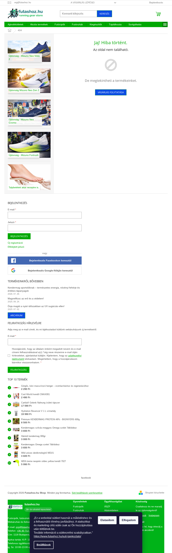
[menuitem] (15, 24)
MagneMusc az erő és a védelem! (26, 298)
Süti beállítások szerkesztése (87, 492)
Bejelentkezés (19, 236)
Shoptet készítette (154, 492)
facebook (86, 477)
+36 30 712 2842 (26, 530)
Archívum (16, 315)
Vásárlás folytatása (111, 92)
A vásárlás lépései (83, 2)
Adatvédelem (111, 510)
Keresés (104, 13)
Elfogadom (129, 520)
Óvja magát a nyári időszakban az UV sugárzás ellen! (36, 306)
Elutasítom (107, 520)
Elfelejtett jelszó (16, 246)
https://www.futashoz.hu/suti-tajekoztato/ (57, 536)
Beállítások (44, 544)
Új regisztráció (15, 242)
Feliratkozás (18, 369)
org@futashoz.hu (25, 527)
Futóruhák (78, 510)
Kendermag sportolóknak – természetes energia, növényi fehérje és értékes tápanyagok (44, 289)
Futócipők (78, 506)
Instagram (154, 515)
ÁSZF (107, 506)
